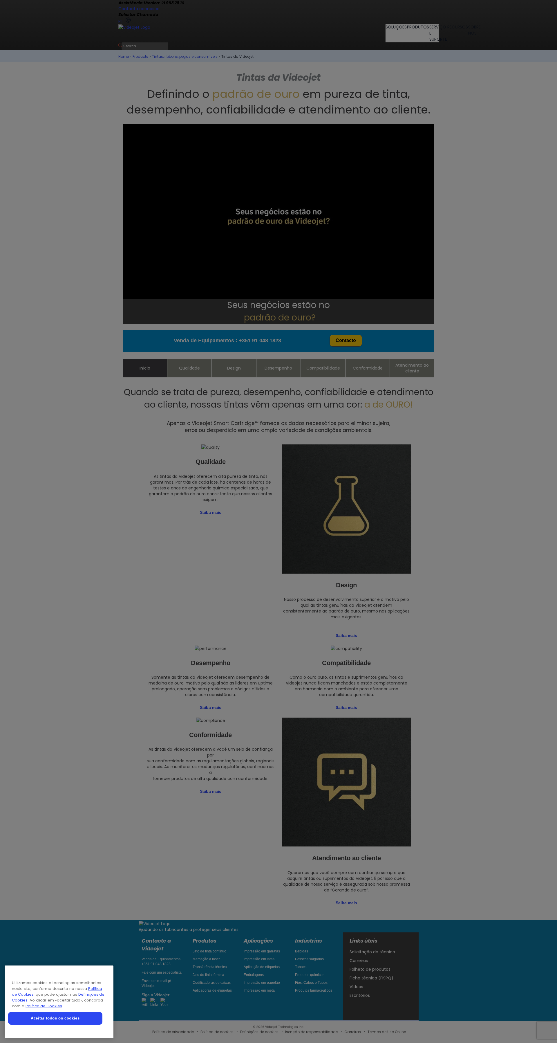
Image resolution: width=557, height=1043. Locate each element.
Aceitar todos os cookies (55, 1018)
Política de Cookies (44, 1006)
